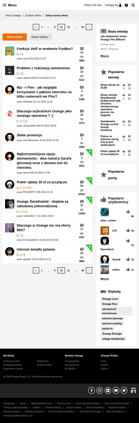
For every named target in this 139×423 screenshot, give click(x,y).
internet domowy (112, 318)
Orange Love (110, 298)
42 (82, 27)
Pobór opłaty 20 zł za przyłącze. (42, 182)
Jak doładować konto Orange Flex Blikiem (114, 38)
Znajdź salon (43, 361)
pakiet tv (107, 328)
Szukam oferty (33, 15)
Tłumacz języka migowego (15, 407)
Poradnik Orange (53, 407)
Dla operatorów (72, 361)
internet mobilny (112, 323)
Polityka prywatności (34, 411)
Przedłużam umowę (12, 365)
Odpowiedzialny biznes (42, 403)
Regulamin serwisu (117, 407)
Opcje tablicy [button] (39, 36)
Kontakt (104, 365)
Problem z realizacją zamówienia (43, 68)
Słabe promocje (29, 135)
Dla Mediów (70, 368)
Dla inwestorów (72, 365)
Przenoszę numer (11, 361)
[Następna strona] (89, 27)
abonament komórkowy (109, 311)
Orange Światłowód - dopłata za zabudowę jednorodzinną (42, 204)
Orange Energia (112, 333)
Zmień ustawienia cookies (88, 403)
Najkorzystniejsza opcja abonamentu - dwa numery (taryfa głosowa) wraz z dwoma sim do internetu (44, 160)
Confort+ (37, 407)
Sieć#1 (23, 403)
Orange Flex (109, 303)
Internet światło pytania (36, 249)
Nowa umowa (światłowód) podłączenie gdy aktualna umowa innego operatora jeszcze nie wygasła (111, 104)
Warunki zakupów (11, 411)
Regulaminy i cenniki (13, 368)
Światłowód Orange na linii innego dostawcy (109, 125)
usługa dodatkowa (113, 338)
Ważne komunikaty (94, 407)
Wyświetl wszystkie (116, 278)
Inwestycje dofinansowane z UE (18, 416)
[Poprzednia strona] (36, 27)
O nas (103, 361)
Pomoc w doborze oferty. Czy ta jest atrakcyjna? (110, 140)
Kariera (104, 368)
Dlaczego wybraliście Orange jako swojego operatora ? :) (44, 113)
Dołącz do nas (92, 5)
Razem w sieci (64, 403)
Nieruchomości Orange (90, 411)
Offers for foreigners (115, 411)
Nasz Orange (13, 15)
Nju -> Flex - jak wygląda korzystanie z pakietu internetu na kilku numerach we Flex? (44, 92)
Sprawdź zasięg (44, 365)
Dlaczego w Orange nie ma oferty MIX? (44, 228)
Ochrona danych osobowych (61, 411)
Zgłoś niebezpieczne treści (117, 403)
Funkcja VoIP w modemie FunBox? (45, 49)
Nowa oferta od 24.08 (110, 86)
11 (68, 27)
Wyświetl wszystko (105, 56)
